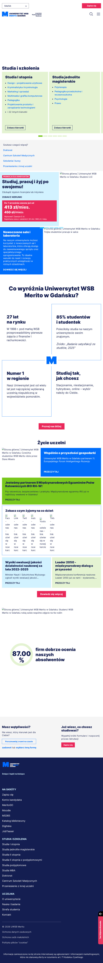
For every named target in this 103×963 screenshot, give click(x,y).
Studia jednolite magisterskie (18, 849)
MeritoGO (7, 805)
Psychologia (61, 99)
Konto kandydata (12, 799)
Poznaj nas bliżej (51, 426)
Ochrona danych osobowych (16, 932)
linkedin (13, 779)
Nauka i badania (11, 904)
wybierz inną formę (26, 747)
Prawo (58, 103)
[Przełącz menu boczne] (98, 14)
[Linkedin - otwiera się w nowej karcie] (16, 533)
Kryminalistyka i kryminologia (23, 87)
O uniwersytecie (11, 899)
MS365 (6, 815)
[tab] (40, 136)
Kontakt (6, 914)
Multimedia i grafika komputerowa (25, 96)
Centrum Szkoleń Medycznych (19, 155)
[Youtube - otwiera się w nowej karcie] (43, 533)
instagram (31, 779)
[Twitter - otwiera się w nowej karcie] (25, 533)
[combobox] (15, 5)
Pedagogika (14, 100)
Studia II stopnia (11, 854)
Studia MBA (8, 870)
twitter (22, 779)
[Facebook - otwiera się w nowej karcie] (7, 533)
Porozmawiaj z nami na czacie (19, 741)
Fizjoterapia (61, 87)
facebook (5, 779)
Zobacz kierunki (15, 127)
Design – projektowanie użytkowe (25, 83)
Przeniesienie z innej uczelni (17, 166)
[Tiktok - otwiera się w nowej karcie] (52, 533)
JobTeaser (8, 831)
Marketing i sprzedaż (18, 91)
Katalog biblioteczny (13, 820)
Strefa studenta (11, 909)
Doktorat (7, 150)
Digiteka (6, 826)
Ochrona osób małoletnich (15, 937)
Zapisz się (91, 6)
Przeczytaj (51, 471)
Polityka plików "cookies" (15, 942)
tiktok (48, 779)
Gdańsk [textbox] (7, 6)
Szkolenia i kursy (12, 160)
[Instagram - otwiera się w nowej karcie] (33, 533)
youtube (39, 779)
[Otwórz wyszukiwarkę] (91, 14)
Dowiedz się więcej (14, 269)
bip (57, 779)
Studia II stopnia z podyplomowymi (22, 859)
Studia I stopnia (11, 844)
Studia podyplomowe (14, 865)
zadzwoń (7, 747)
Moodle (6, 810)
